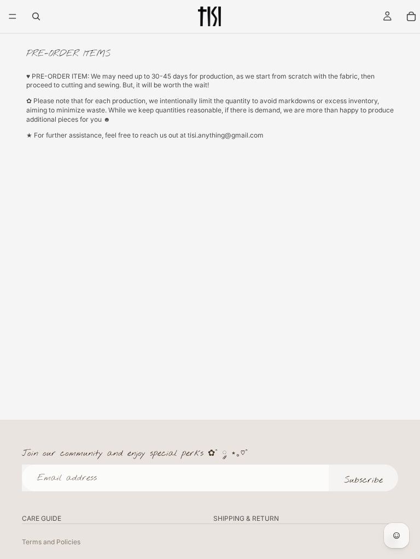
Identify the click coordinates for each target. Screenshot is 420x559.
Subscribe (363, 480)
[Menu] (12, 16)
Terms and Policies (51, 542)
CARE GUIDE (41, 518)
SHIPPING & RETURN (246, 518)
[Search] (36, 16)
